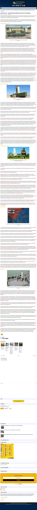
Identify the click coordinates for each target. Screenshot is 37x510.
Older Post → (35, 355)
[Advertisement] (18, 391)
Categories (6, 408)
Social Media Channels (17, 504)
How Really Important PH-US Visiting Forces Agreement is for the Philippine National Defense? (11, 350)
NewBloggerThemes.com (28, 504)
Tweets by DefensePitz (3, 464)
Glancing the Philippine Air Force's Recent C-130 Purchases (7, 349)
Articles (10, 408)
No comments (9, 14)
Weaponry (11, 10)
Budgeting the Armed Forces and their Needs (2, 348)
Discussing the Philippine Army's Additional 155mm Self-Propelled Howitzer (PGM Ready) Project (18, 434)
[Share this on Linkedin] (7, 338)
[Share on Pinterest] (6, 338)
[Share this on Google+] (5, 338)
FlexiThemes (11, 504)
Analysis (4, 10)
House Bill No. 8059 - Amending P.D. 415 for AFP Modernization (13, 425)
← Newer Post (2, 355)
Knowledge (7, 10)
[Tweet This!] (4, 338)
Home (1, 10)
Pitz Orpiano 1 (3, 488)
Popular (2, 408)
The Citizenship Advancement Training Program (16, 348)
